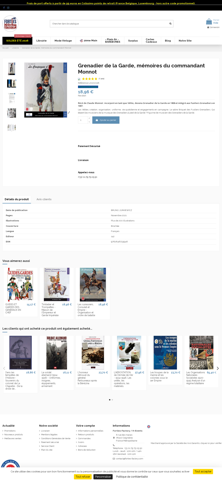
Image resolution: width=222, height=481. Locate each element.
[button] (88, 41)
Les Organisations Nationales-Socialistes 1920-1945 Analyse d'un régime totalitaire (195, 378)
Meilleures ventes (12, 438)
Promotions (9, 431)
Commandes (84, 438)
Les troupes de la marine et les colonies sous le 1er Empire (159, 376)
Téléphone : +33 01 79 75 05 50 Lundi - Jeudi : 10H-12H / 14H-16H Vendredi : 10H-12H (127, 451)
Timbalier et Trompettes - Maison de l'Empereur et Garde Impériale (50, 310)
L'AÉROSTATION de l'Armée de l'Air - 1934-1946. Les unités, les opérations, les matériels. (123, 379)
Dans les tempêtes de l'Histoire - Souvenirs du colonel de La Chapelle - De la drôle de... (13, 380)
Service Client (47, 446)
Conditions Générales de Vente (55, 438)
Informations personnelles (90, 431)
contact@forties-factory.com (129, 458)
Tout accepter (203, 471)
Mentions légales (49, 434)
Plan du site (46, 450)
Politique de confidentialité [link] (132, 476)
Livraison (45, 431)
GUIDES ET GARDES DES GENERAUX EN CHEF (13, 308)
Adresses (82, 446)
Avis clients (44, 199)
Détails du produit (17, 199)
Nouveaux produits (13, 434)
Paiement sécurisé (50, 442)
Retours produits (86, 434)
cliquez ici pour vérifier (211, 443)
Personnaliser (103, 476)
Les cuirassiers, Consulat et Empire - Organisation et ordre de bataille (86, 310)
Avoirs (81, 442)
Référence (83, 83)
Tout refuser (83, 476)
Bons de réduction (87, 450)
